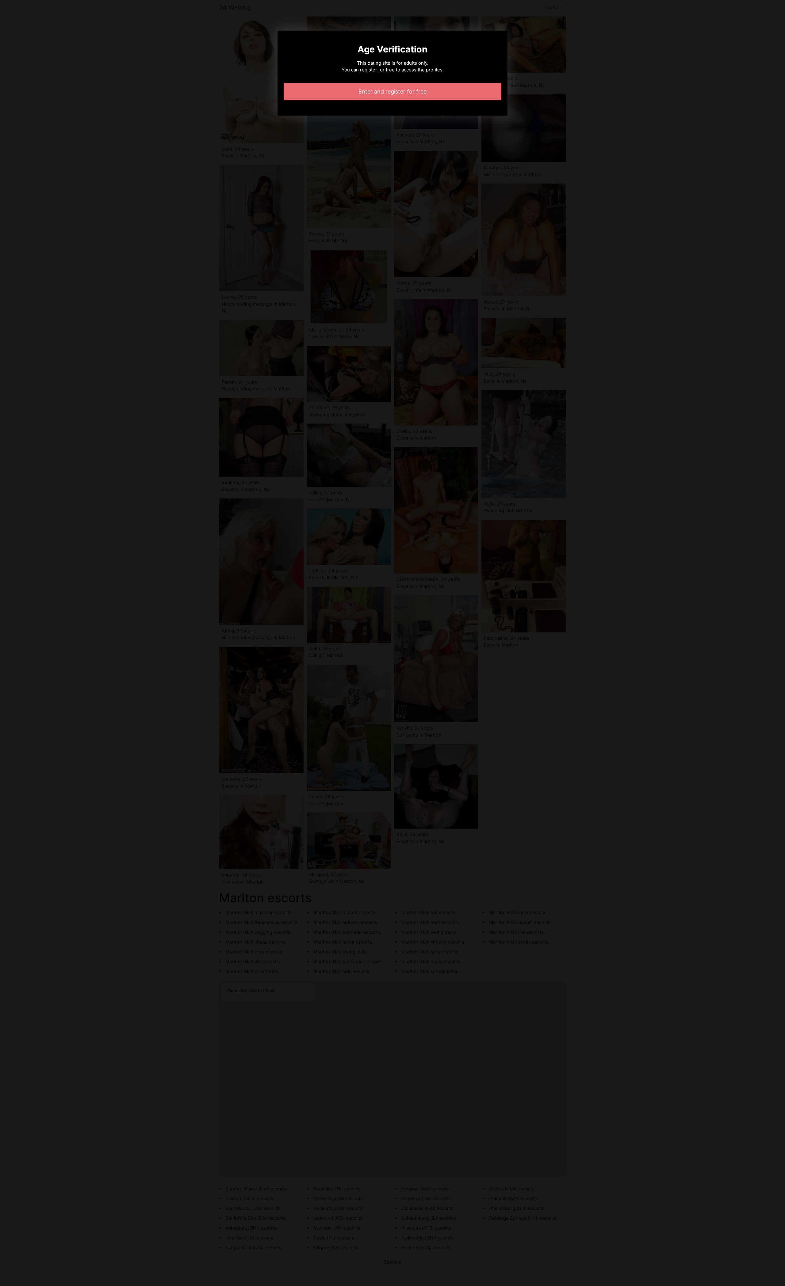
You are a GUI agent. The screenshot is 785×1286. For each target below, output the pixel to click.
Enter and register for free (392, 91)
